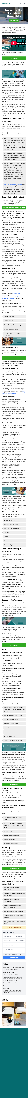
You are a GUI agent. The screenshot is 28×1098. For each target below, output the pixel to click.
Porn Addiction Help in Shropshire (13, 977)
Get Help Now (14, 784)
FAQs (4, 985)
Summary (6, 988)
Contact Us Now (14, 868)
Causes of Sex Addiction (10, 983)
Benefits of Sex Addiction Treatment (13, 967)
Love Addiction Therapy (10, 980)
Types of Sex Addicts (9, 972)
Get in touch (14, 20)
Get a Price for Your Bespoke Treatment (14, 207)
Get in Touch (14, 58)
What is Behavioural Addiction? (12, 975)
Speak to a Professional (14, 358)
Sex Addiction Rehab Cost (10, 970)
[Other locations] (20, 3)
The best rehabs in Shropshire (13, 184)
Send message (14, 957)
